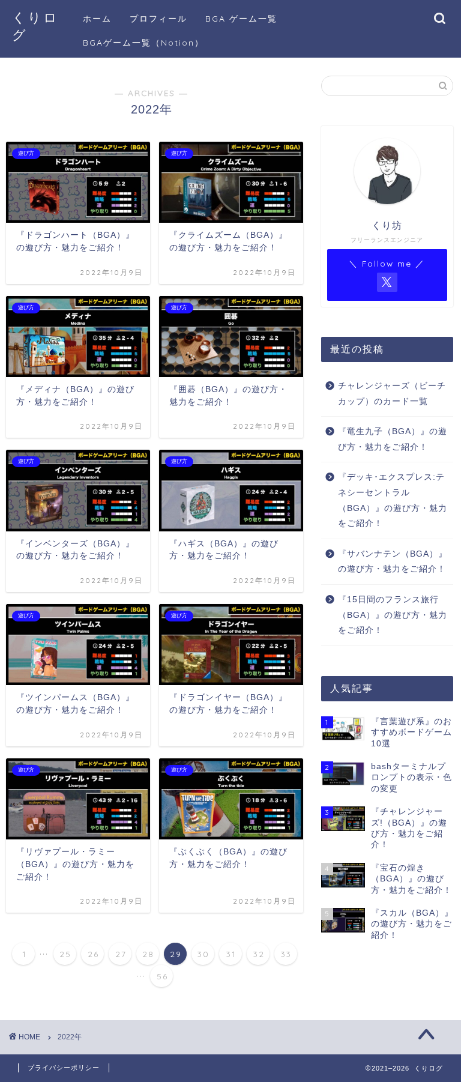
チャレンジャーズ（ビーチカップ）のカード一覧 (392, 393)
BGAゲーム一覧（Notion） (143, 42)
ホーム (97, 18)
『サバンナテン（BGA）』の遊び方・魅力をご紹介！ (392, 561)
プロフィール (158, 18)
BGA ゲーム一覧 (241, 18)
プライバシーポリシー (64, 1067)
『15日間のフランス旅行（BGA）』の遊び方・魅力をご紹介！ (392, 615)
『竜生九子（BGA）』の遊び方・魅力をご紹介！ (392, 439)
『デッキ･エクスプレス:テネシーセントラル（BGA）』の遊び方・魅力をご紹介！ (392, 500)
